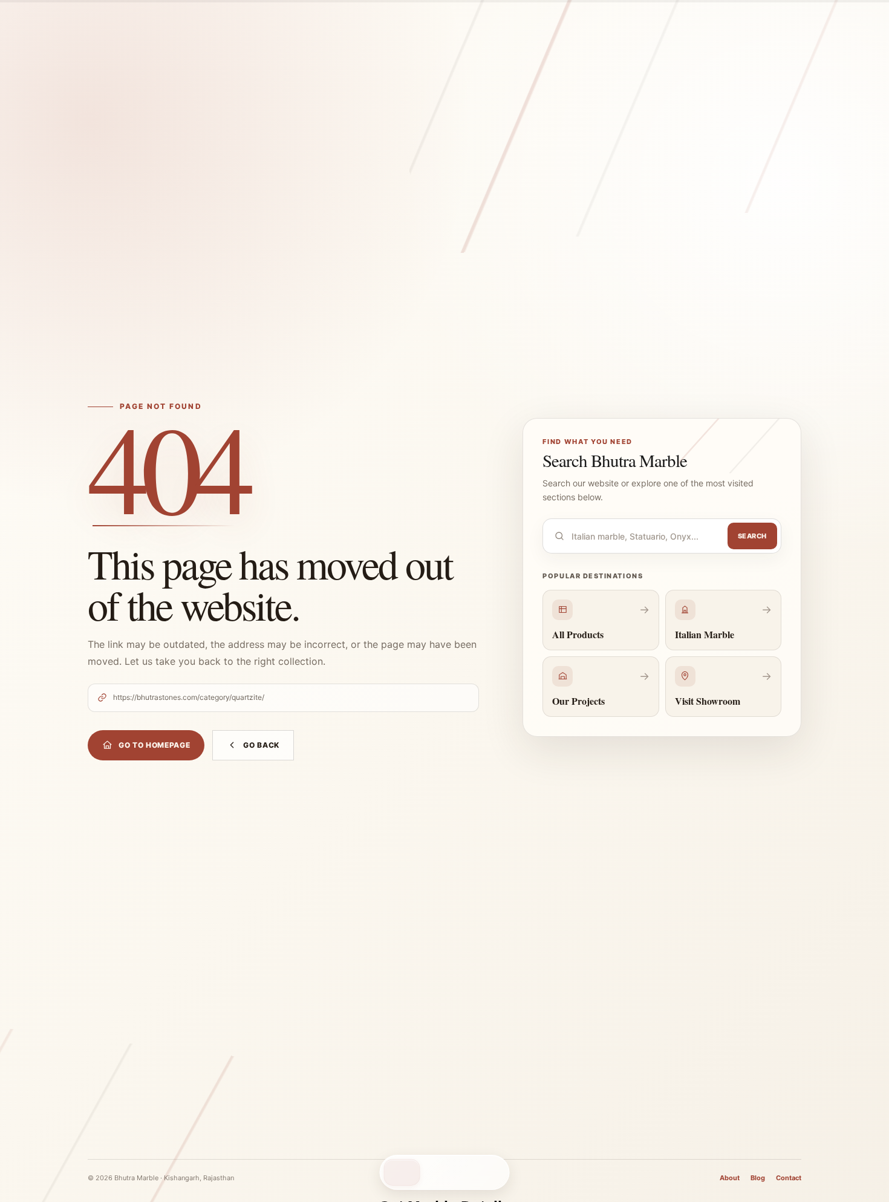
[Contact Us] (402, 1172)
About (730, 1178)
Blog (758, 1178)
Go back (261, 745)
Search (752, 536)
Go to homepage (154, 745)
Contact (788, 1178)
